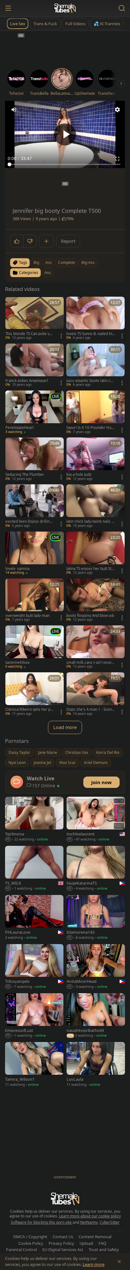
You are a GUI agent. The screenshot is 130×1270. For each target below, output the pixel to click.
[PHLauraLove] (34, 918)
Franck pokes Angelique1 (27, 381)
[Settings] (117, 110)
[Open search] (121, 8)
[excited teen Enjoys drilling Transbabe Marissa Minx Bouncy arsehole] (34, 506)
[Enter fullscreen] (117, 159)
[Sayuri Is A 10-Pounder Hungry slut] (95, 412)
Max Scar (67, 762)
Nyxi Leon (17, 762)
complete (66, 262)
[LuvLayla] (96, 1065)
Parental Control (21, 1249)
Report (68, 241)
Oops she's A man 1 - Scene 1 (90, 709)
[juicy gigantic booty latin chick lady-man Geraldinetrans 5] (95, 366)
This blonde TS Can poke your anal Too (29, 334)
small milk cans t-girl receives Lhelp (89, 662)
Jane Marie (47, 752)
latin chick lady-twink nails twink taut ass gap (89, 521)
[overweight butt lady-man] (34, 600)
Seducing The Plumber (24, 474)
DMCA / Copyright (30, 1236)
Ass (47, 272)
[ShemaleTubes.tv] (65, 8)
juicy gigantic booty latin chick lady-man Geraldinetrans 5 (90, 381)
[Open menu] (8, 8)
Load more (65, 727)
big (36, 262)
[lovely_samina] (34, 554)
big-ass (88, 262)
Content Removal (95, 1236)
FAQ (102, 1243)
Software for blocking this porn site (42, 1222)
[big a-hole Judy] (95, 459)
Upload (86, 1243)
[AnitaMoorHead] (96, 967)
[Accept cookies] (119, 1261)
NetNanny (89, 1222)
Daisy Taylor (19, 752)
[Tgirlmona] (34, 820)
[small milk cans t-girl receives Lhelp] (95, 647)
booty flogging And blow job (90, 616)
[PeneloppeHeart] (34, 412)
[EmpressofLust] (34, 1016)
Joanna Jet (42, 762)
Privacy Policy (61, 1243)
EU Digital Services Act (62, 1249)
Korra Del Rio (107, 752)
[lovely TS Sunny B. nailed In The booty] (95, 319)
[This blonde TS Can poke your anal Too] (34, 319)
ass (48, 262)
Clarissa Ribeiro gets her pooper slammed (29, 709)
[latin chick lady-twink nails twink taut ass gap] (95, 506)
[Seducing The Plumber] (34, 459)
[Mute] (14, 109)
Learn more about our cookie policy (90, 1216)
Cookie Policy (30, 1243)
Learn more (93, 1264)
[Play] (65, 134)
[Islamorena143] (96, 918)
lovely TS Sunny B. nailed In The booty (90, 334)
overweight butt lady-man (27, 616)
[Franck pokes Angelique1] (34, 366)
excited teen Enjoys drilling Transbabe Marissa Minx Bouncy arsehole (29, 521)
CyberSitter (110, 1222)
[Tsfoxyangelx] (34, 967)
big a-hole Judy (79, 474)
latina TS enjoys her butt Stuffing (90, 569)
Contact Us (63, 1236)
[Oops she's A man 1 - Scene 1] (95, 694)
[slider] (65, 164)
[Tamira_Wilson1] (34, 1065)
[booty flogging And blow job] (95, 600)
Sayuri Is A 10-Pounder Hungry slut (90, 428)
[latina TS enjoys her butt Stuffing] (95, 554)
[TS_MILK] (34, 869)
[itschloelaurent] (96, 820)
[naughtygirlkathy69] (96, 1016)
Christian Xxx (76, 752)
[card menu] (61, 336)
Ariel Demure (96, 762)
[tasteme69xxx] (34, 647)
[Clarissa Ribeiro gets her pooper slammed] (34, 694)
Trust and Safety (104, 1249)
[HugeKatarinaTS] (96, 869)
